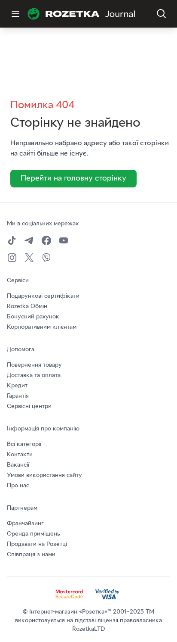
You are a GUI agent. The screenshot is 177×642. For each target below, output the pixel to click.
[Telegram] (29, 240)
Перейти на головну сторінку (73, 178)
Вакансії (18, 465)
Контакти (20, 455)
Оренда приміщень (33, 534)
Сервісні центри (29, 406)
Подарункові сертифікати (43, 296)
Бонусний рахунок (33, 317)
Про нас (18, 486)
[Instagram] (12, 257)
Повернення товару (34, 365)
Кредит (17, 386)
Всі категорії (24, 444)
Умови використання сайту (44, 475)
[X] (29, 257)
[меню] (15, 13)
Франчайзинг (25, 524)
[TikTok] (12, 240)
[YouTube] (63, 240)
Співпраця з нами (31, 555)
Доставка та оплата (34, 375)
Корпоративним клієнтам (41, 327)
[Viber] (46, 257)
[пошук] (161, 13)
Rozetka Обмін (27, 306)
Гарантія (18, 396)
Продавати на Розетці (37, 544)
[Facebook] (46, 240)
